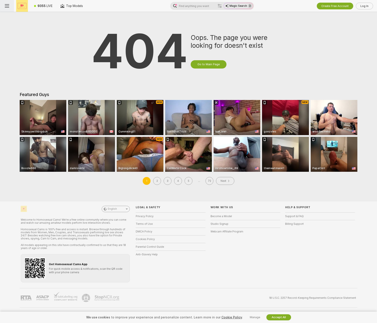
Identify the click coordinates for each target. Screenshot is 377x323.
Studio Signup (219, 223)
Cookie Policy (231, 317)
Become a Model (221, 216)
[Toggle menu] (7, 6)
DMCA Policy (144, 231)
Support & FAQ (294, 216)
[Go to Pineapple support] (86, 298)
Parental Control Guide (150, 246)
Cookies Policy (145, 239)
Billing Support (294, 223)
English (112, 208)
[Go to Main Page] (22, 6)
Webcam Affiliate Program (227, 231)
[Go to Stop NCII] (107, 298)
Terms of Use (144, 223)
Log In (364, 6)
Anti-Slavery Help (147, 254)
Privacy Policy (145, 216)
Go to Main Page (208, 64)
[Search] (220, 6)
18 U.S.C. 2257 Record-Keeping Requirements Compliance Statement (312, 297)
